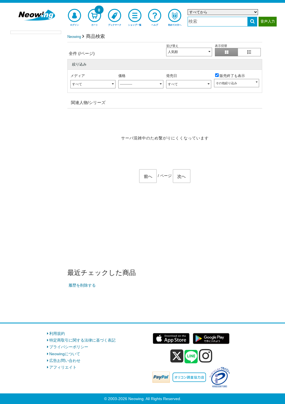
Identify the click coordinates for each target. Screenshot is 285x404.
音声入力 (268, 21)
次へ (181, 176)
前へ (148, 176)
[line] (191, 357)
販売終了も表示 (232, 76)
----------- (126, 84)
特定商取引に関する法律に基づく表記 (82, 340)
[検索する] (252, 21)
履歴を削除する (82, 285)
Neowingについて (64, 354)
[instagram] (205, 356)
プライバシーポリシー (68, 347)
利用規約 (57, 333)
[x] (176, 356)
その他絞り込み (226, 83)
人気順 (173, 52)
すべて (77, 84)
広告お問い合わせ (64, 360)
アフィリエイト (63, 367)
